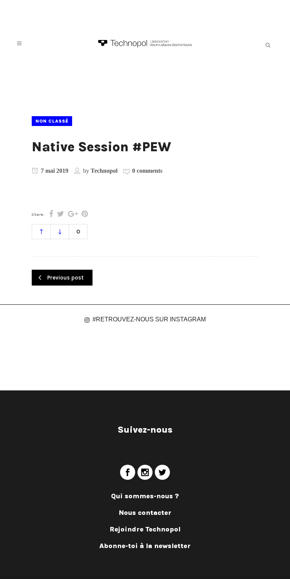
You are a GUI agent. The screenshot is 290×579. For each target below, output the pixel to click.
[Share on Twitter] (60, 214)
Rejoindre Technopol (145, 529)
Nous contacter (145, 512)
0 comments (147, 170)
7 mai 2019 (53, 170)
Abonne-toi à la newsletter (145, 546)
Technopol (104, 170)
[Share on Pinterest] (85, 214)
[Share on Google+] (73, 214)
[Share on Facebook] (51, 214)
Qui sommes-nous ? (145, 496)
